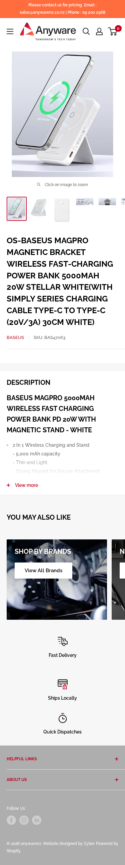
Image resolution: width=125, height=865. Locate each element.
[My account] (99, 31)
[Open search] (86, 31)
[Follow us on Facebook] (11, 820)
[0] (113, 31)
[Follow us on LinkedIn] (36, 820)
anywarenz (31, 843)
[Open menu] (10, 31)
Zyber (89, 843)
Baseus (15, 337)
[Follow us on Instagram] (24, 820)
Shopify (13, 851)
